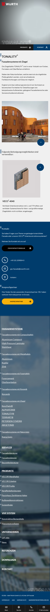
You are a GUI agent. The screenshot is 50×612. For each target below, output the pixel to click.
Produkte (23, 47)
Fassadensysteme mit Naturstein (15, 432)
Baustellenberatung (10, 463)
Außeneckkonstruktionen (12, 500)
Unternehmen (10, 532)
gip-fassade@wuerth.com (19, 269)
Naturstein (7, 437)
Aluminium (7, 359)
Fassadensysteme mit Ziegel (13, 401)
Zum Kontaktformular (16, 248)
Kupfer (5, 363)
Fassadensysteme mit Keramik (14, 389)
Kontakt (40, 47)
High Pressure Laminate (13, 343)
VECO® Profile (8, 486)
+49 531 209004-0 (17, 260)
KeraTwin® (7, 406)
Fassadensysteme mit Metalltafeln (16, 354)
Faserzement (8, 378)
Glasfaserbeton (9, 382)
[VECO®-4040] (21, 179)
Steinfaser (7, 347)
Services (7, 447)
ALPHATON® (8, 410)
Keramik (6, 394)
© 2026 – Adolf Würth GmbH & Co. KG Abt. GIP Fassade (18, 595)
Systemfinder (7, 505)
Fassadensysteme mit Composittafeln (17, 335)
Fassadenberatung (9, 453)
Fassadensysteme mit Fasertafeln (16, 374)
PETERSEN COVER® (12, 421)
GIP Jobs (5, 538)
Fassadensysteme (12, 329)
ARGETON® (8, 425)
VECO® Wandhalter (10, 476)
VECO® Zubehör (9, 481)
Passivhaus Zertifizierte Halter (14, 495)
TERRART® (7, 417)
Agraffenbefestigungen (11, 491)
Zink (4, 366)
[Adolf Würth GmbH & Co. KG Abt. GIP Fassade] (9, 4)
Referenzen (9, 550)
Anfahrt (13, 277)
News (4, 542)
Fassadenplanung (9, 458)
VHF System (8, 513)
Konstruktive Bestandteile (13, 519)
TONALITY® (8, 413)
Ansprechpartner (16, 301)
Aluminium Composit (12, 339)
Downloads (9, 560)
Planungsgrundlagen (10, 524)
